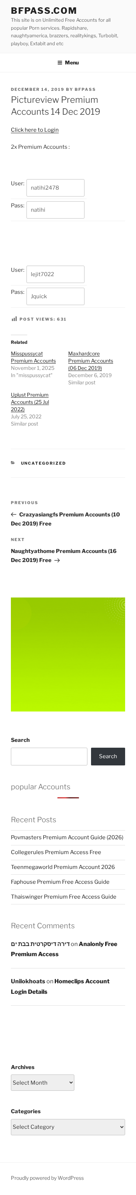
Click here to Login (35, 130)
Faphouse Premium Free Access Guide (60, 882)
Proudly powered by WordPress (47, 1178)
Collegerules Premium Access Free (56, 852)
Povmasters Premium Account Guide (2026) (67, 837)
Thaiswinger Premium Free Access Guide (63, 897)
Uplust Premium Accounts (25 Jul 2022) (30, 402)
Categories (26, 1111)
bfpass (85, 89)
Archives (22, 1067)
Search (20, 740)
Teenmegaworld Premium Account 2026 (63, 867)
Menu (72, 62)
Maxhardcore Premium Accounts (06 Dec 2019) (90, 360)
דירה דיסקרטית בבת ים (40, 944)
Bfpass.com (44, 10)
